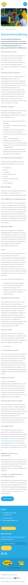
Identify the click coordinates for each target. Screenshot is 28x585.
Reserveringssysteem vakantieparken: (10, 581)
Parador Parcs (5, 4)
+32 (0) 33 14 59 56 (7, 518)
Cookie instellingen (7, 498)
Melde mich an (6, 548)
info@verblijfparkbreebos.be (8, 443)
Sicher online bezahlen (7, 578)
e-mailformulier (6, 441)
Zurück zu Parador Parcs (8, 528)
